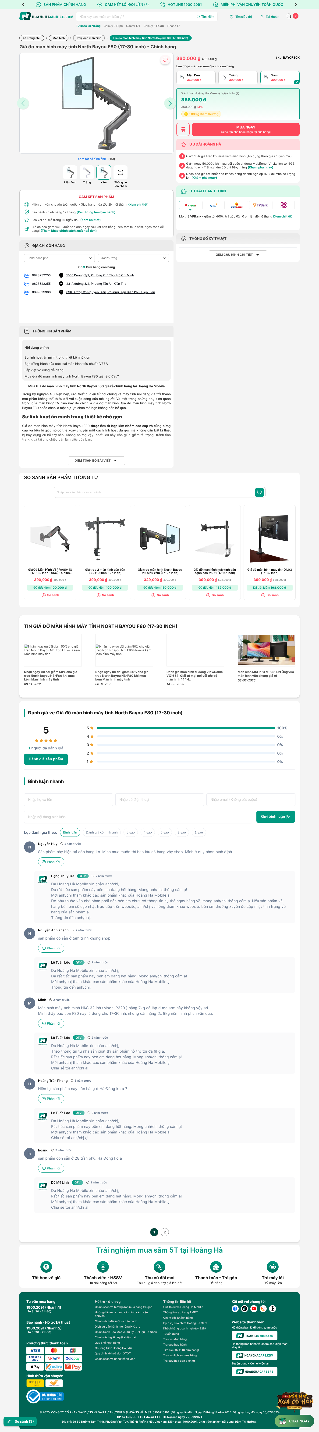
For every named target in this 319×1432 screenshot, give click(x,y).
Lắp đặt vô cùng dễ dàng (44, 370)
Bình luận (70, 832)
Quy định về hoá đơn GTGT (113, 1353)
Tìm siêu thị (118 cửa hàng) (181, 1350)
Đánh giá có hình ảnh (102, 832)
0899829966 (41, 292)
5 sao (131, 832)
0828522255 (41, 283)
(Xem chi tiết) (138, 204)
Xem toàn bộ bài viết (93, 460)
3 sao (165, 832)
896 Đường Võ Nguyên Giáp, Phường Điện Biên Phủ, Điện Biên (110, 292)
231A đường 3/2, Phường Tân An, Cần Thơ (96, 283)
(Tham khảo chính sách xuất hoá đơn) (69, 230)
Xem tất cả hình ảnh (92, 159)
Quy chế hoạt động (107, 1342)
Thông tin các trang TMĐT (180, 1312)
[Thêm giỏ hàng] (183, 129)
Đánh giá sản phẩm (46, 759)
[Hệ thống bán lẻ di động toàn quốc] (254, 1335)
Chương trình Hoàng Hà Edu (113, 1348)
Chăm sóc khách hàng (178, 1317)
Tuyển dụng (171, 1334)
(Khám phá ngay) (260, 167)
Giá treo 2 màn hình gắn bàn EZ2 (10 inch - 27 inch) (105, 571)
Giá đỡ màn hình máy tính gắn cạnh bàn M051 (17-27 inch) (215, 571)
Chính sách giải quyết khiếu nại (115, 1337)
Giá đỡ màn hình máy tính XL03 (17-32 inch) (269, 571)
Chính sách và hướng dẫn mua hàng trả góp (123, 1307)
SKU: (279, 57)
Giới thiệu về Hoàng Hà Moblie (183, 1307)
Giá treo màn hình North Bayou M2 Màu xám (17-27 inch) (160, 571)
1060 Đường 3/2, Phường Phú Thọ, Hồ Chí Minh (100, 275)
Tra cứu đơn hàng (175, 1339)
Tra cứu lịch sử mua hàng (180, 1355)
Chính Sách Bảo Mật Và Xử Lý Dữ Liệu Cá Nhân (126, 1332)
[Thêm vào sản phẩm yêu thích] (165, 59)
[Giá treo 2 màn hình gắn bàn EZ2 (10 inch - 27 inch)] (105, 539)
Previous (23, 4)
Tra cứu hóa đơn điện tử (179, 1360)
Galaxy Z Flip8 (113, 26)
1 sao (199, 832)
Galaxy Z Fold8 (154, 26)
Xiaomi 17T (133, 26)
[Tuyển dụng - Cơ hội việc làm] (254, 1371)
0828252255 (41, 275)
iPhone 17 (173, 26)
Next (296, 4)
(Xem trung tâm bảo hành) (96, 212)
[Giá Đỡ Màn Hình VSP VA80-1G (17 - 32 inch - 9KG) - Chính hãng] (50, 539)
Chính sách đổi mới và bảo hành (116, 1321)
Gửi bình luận (273, 817)
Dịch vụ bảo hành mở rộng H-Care (117, 1326)
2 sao (182, 832)
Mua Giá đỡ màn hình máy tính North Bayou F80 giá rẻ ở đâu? (72, 376)
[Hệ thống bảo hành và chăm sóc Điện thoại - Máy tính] (254, 1355)
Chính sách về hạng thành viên (115, 1359)
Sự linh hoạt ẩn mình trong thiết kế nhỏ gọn (57, 357)
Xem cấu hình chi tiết (234, 254)
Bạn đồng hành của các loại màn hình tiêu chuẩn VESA (66, 364)
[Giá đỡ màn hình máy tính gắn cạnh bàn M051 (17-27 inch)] (215, 539)
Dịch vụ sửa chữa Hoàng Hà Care (185, 1323)
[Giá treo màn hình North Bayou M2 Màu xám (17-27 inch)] (160, 539)
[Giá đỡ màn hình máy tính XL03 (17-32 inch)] (270, 539)
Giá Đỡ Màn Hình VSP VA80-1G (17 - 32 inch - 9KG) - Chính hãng (50, 571)
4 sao (148, 832)
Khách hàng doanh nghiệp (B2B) (184, 1328)
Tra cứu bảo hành (175, 1344)
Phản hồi (53, 862)
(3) (31, 1421)
